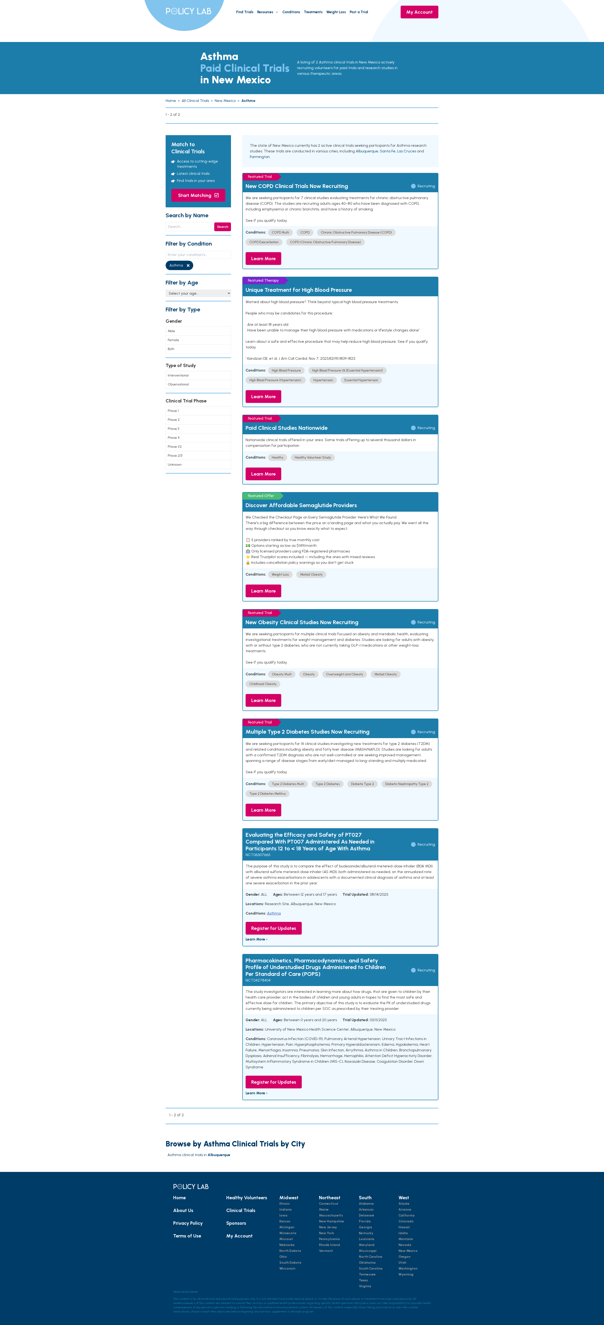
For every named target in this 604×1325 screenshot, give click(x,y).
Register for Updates (273, 928)
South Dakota (290, 1263)
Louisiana (366, 1239)
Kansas (284, 1221)
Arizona (404, 1210)
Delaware (366, 1215)
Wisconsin (287, 1268)
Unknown (175, 465)
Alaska (403, 1204)
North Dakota (290, 1251)
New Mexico (408, 1251)
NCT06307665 (258, 855)
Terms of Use (187, 1236)
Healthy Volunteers (246, 1197)
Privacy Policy (188, 1223)
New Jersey (328, 1227)
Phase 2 (174, 420)
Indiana (285, 1210)
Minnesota (287, 1233)
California (406, 1215)
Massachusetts (331, 1215)
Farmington (260, 157)
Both (171, 349)
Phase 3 (173, 429)
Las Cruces (406, 151)
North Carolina (370, 1257)
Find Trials (244, 12)
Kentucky (366, 1233)
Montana (405, 1239)
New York (326, 1233)
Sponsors (236, 1223)
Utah (402, 1263)
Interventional (178, 375)
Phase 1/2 (175, 447)
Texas (363, 1280)
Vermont (326, 1251)
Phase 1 (173, 411)
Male (171, 331)
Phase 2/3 (175, 456)
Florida (365, 1221)
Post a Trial (359, 12)
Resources (265, 12)
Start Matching (195, 195)
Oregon (404, 1257)
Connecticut (328, 1204)
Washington (407, 1268)
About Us (183, 1210)
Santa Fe (387, 151)
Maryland (366, 1245)
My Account (419, 12)
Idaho (403, 1233)
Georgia (365, 1227)
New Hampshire (331, 1221)
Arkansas (366, 1210)
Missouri (286, 1239)
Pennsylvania (329, 1239)
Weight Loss (336, 12)
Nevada (404, 1245)
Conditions (291, 12)
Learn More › (257, 939)
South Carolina (370, 1268)
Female (173, 340)
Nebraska (286, 1245)
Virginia (365, 1286)
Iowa (283, 1215)
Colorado (406, 1221)
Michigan (286, 1227)
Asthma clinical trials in (199, 1155)
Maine (324, 1210)
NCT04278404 (258, 980)
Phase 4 (174, 438)
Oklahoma (367, 1263)
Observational (178, 384)
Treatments (313, 12)
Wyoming (405, 1274)
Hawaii (404, 1227)
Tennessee (367, 1274)
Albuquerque (367, 151)
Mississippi (368, 1251)
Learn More (263, 258)
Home (179, 1197)
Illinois (284, 1204)
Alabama (366, 1204)
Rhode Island (329, 1245)
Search (222, 227)
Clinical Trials (240, 1210)
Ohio (283, 1257)
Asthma (274, 913)
